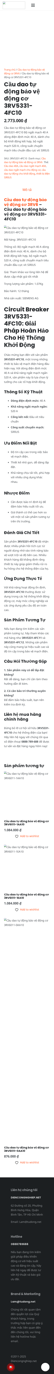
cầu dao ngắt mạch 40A (32, 166)
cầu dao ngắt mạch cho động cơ (22, 170)
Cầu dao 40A (11, 166)
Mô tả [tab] (27, 189)
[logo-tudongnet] (14, 5)
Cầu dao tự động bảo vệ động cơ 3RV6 (25, 202)
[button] (44, 5)
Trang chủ (9, 69)
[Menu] (33, 5)
